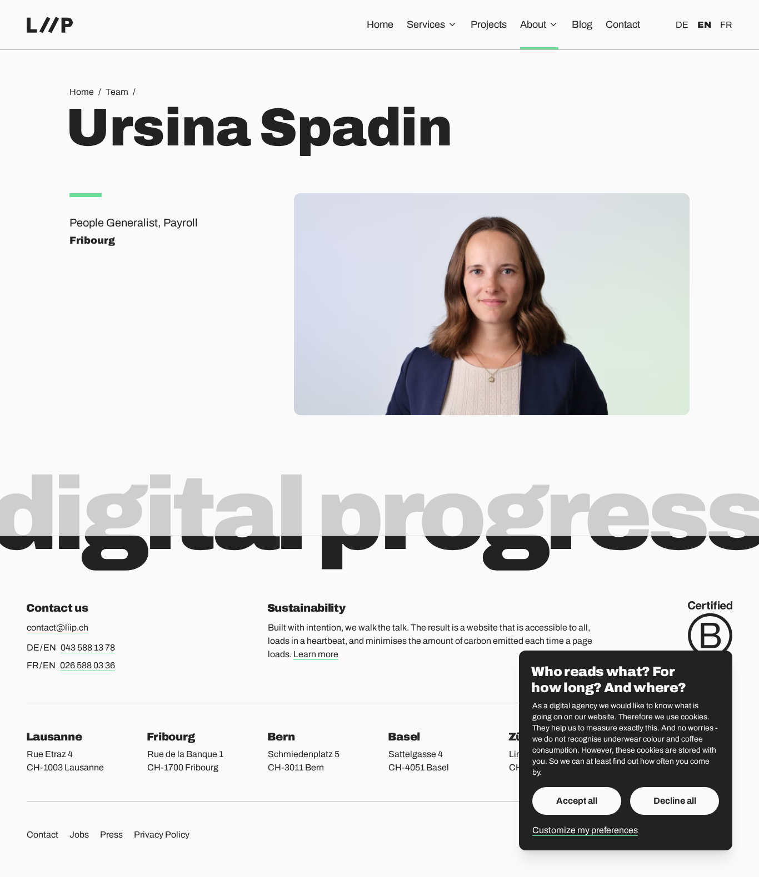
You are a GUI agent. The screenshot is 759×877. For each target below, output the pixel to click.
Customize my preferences (585, 830)
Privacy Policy (161, 834)
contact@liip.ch (57, 627)
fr (726, 24)
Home (380, 24)
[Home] (50, 25)
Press (111, 834)
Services (426, 24)
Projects (489, 24)
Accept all (576, 800)
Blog (582, 24)
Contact (623, 24)
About (533, 24)
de (682, 24)
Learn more (315, 654)
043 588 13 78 (88, 647)
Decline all (674, 800)
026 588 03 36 (87, 665)
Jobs (79, 834)
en (704, 24)
